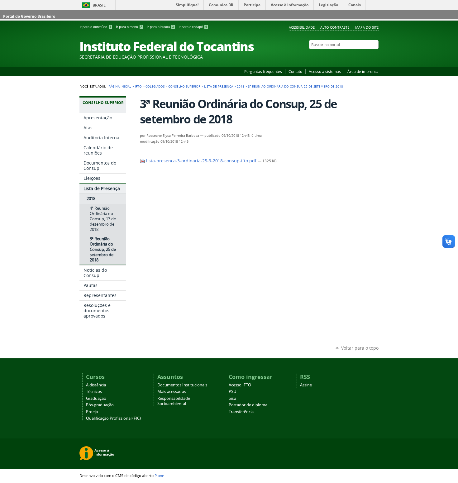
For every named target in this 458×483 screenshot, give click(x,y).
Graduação (96, 398)
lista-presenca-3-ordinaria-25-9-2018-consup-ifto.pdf (201, 161)
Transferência (241, 411)
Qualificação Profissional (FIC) (113, 418)
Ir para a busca (160, 27)
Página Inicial (119, 86)
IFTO (138, 86)
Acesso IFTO (240, 385)
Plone (159, 475)
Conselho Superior (184, 86)
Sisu (232, 398)
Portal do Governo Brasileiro (29, 16)
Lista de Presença (218, 86)
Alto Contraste (334, 27)
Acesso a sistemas (325, 71)
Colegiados (155, 86)
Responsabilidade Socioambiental (173, 401)
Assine (306, 385)
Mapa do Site (367, 27)
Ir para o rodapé (193, 27)
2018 (240, 86)
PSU (232, 391)
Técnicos (94, 391)
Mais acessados (171, 391)
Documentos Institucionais (182, 385)
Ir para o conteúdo (95, 27)
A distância (96, 385)
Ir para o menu (129, 27)
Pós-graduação (100, 405)
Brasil (99, 5)
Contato (295, 71)
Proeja (92, 411)
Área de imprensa (363, 71)
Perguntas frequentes (263, 71)
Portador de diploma (248, 405)
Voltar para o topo (360, 348)
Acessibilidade (302, 27)
